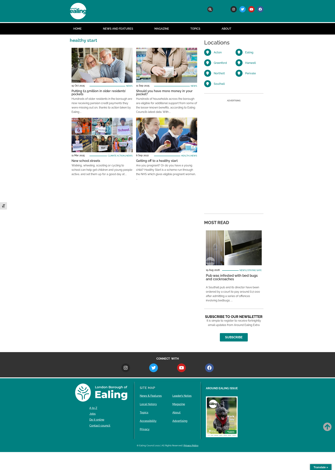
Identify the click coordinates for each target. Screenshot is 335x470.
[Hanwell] (239, 62)
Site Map (147, 388)
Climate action (116, 156)
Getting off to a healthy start (157, 161)
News (129, 86)
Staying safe (254, 270)
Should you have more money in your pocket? (164, 92)
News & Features (151, 395)
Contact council (99, 425)
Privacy (145, 429)
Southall (219, 83)
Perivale (250, 73)
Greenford (220, 63)
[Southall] (207, 83)
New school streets (86, 161)
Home (77, 28)
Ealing (249, 52)
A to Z (93, 408)
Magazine (161, 28)
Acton (218, 52)
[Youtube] (251, 9)
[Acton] (207, 52)
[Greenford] (207, 62)
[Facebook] (260, 9)
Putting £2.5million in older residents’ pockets (99, 92)
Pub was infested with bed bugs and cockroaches (232, 277)
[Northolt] (207, 73)
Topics (195, 28)
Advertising (179, 421)
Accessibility (148, 421)
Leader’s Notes (182, 395)
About (226, 28)
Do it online (96, 419)
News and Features (118, 28)
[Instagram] (233, 9)
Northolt (219, 73)
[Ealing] (239, 52)
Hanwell (250, 63)
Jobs (92, 413)
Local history (148, 404)
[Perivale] (239, 73)
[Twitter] (242, 9)
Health (185, 156)
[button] (210, 9)
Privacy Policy (191, 445)
